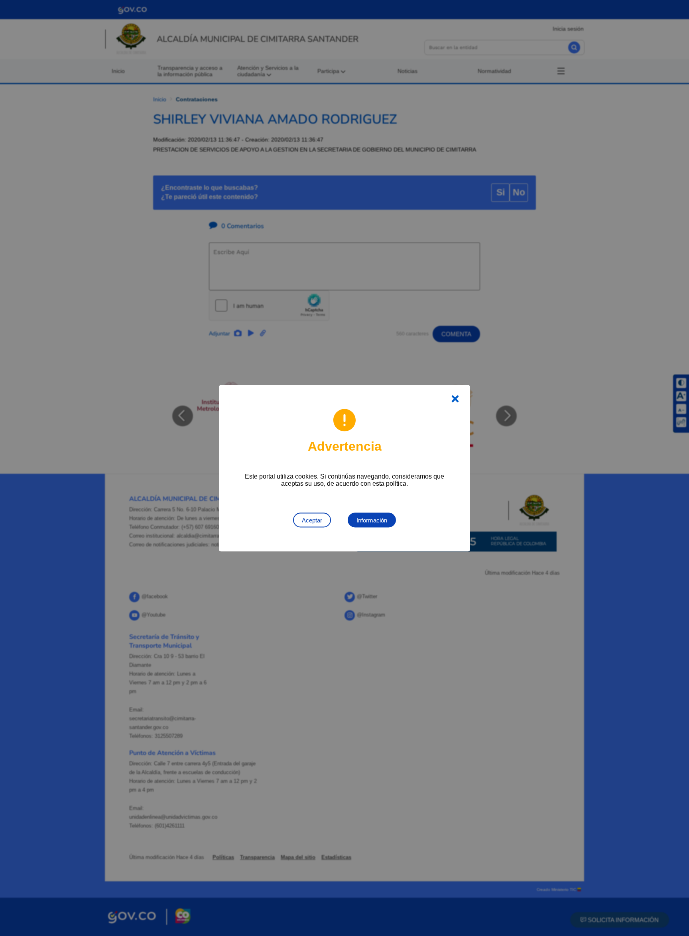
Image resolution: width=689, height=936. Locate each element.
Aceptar (312, 519)
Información (371, 519)
